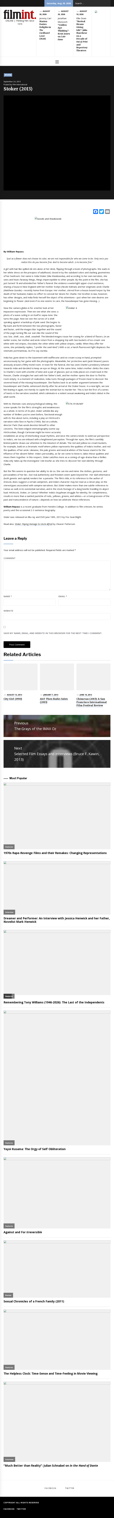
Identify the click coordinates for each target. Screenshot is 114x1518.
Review (8, 75)
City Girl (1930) (13, 698)
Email (62, 596)
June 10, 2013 (86, 695)
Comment (9, 558)
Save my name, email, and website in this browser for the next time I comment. (53, 633)
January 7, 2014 (50, 695)
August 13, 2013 (14, 695)
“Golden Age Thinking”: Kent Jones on (64, 32)
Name (8, 596)
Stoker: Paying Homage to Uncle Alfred (34, 523)
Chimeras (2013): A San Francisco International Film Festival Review (91, 702)
